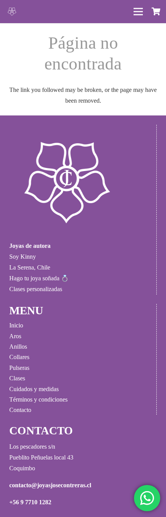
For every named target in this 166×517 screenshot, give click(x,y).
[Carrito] (156, 11)
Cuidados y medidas (34, 389)
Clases (17, 378)
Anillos (18, 346)
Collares (19, 357)
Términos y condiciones (38, 399)
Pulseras (19, 367)
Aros (15, 336)
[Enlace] (12, 11)
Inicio (16, 325)
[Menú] (138, 11)
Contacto (20, 410)
